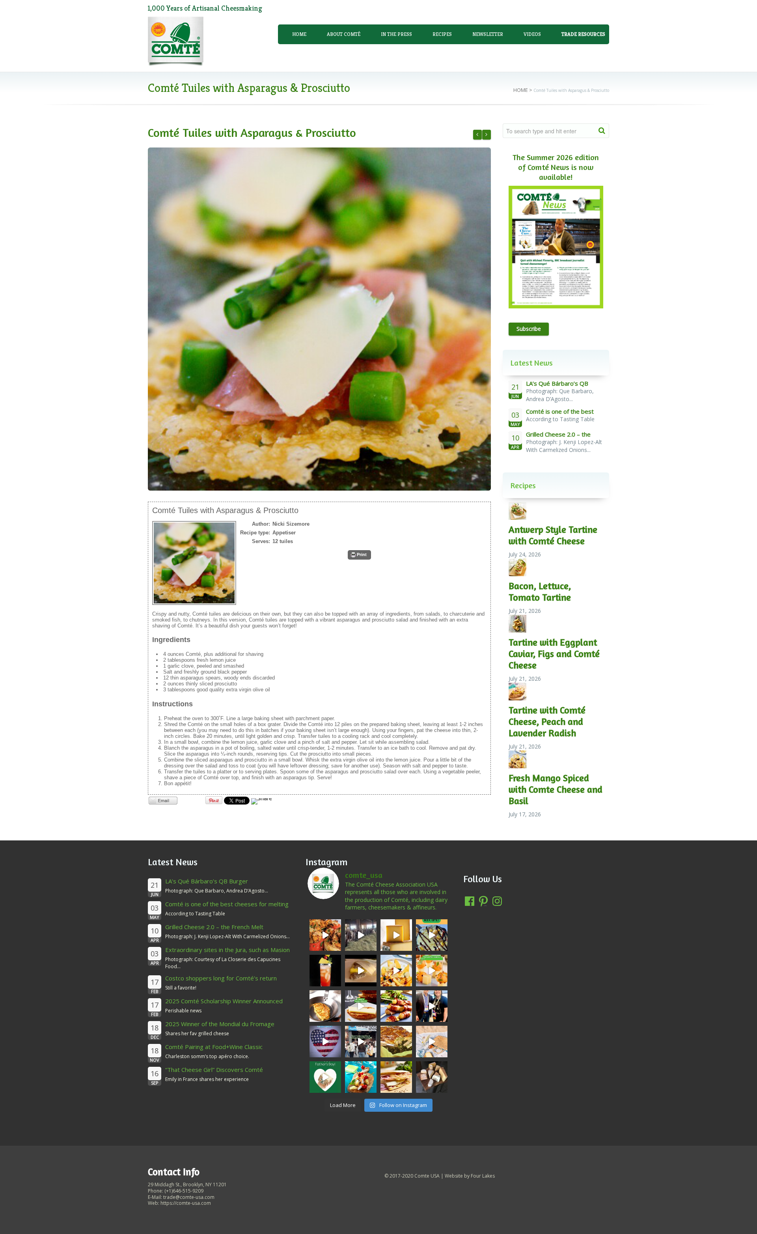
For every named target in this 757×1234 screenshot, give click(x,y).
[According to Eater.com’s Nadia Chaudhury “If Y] (361, 970)
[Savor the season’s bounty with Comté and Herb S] (325, 935)
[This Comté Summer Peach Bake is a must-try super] (431, 935)
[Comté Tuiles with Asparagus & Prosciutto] (319, 319)
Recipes (442, 34)
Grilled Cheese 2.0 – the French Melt (214, 927)
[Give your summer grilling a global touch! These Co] (396, 1006)
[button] (359, 555)
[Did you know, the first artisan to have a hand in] (361, 935)
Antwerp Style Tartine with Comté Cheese (553, 535)
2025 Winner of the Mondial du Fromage (219, 1024)
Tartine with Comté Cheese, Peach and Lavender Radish (547, 721)
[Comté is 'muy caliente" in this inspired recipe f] (396, 1077)
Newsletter (487, 34)
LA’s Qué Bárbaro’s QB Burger (206, 881)
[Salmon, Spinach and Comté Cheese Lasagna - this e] (396, 1041)
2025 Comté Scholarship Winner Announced (224, 1001)
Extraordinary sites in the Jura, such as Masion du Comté (227, 953)
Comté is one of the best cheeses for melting (227, 904)
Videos (532, 34)
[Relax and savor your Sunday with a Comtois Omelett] (325, 1006)
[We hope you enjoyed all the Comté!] (361, 1041)
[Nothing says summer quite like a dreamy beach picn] (431, 1041)
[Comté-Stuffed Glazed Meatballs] (486, 135)
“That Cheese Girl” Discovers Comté (214, 1069)
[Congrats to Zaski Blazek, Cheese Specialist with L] (431, 1006)
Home (299, 34)
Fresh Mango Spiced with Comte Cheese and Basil (555, 789)
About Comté (343, 34)
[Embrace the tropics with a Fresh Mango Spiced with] (396, 970)
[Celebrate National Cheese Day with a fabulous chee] (431, 1077)
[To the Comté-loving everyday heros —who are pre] (325, 1077)
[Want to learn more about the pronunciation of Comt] (396, 935)
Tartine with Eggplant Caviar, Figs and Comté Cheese (554, 654)
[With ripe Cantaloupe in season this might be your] (431, 970)
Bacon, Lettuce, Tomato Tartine (540, 591)
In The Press (396, 34)
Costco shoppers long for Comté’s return (221, 978)
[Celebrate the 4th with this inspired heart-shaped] (325, 1041)
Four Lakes (483, 1175)
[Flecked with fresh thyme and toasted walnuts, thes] (361, 1006)
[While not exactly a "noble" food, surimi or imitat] (361, 1077)
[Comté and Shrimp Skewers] (477, 135)
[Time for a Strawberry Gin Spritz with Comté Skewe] (325, 970)
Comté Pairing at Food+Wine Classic (214, 1047)
